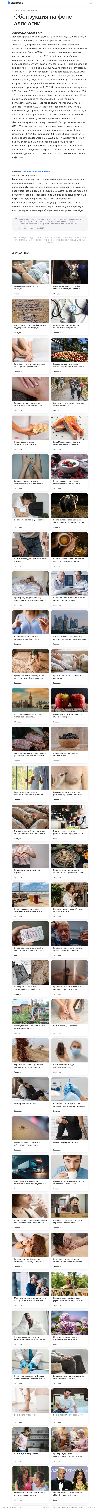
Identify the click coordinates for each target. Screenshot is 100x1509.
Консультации (19, 10)
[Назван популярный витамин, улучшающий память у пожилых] (69, 1290)
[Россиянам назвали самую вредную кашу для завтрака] (69, 472)
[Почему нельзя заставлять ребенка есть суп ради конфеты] (69, 823)
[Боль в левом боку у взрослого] (69, 1406)
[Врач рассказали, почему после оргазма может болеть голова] (30, 667)
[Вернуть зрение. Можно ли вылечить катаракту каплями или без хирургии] (30, 1251)
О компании (11, 1507)
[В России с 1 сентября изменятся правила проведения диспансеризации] (69, 589)
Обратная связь (85, 1507)
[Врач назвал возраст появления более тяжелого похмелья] (69, 939)
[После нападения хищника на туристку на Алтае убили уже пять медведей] (69, 511)
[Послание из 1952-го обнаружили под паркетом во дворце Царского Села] (30, 317)
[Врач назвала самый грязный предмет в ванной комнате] (69, 978)
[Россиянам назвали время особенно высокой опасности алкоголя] (30, 900)
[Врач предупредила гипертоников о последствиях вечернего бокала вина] (69, 1445)
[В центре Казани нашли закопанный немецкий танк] (30, 978)
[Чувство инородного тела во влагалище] (69, 667)
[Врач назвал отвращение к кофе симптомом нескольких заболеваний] (69, 1173)
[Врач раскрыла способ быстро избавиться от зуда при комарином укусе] (30, 1134)
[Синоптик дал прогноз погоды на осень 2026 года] (69, 395)
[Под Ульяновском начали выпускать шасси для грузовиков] (30, 1173)
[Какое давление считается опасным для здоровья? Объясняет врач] (69, 317)
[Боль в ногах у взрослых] (30, 1406)
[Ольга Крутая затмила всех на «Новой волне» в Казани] (69, 1484)
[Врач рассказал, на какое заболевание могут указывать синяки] (30, 472)
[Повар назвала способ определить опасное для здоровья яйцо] (30, 434)
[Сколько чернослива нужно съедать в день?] (69, 745)
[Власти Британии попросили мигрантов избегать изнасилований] (30, 706)
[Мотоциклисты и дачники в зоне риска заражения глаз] (30, 1017)
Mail (3, 1507)
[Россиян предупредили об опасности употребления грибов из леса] (69, 862)
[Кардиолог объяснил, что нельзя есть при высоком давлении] (69, 550)
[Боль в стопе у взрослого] (69, 1017)
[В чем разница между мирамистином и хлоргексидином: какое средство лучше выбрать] (69, 1056)
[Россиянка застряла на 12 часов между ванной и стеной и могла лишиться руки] (30, 1367)
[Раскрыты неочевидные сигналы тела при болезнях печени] (30, 356)
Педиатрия (32, 10)
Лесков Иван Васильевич (36, 171)
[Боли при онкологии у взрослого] (30, 511)
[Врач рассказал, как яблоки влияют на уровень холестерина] (69, 356)
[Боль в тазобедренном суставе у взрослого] (30, 550)
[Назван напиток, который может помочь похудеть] (69, 900)
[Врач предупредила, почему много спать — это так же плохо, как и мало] (30, 589)
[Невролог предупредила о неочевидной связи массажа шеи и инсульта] (69, 1251)
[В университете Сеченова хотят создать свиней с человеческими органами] (30, 823)
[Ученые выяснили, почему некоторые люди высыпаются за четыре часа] (30, 1329)
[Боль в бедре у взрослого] (69, 1134)
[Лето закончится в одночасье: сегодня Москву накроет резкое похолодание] (69, 628)
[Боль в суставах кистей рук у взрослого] (30, 862)
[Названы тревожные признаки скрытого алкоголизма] (69, 1212)
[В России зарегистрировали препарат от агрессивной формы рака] (69, 1095)
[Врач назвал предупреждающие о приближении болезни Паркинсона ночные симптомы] (69, 1367)
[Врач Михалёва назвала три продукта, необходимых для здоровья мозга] (69, 434)
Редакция (45, 1507)
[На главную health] (16, 3)
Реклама (21, 1507)
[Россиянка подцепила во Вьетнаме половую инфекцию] (30, 784)
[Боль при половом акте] (30, 1095)
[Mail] (8, 3)
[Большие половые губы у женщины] (30, 278)
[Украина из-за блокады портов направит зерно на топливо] (30, 1056)
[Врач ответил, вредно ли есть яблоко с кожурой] (69, 706)
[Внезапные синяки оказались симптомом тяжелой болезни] (30, 395)
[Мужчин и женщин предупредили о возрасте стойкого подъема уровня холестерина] (30, 1290)
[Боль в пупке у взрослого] (30, 1445)
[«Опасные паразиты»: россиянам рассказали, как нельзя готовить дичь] (30, 745)
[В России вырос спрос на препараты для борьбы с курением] (30, 628)
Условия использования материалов (64, 1507)
